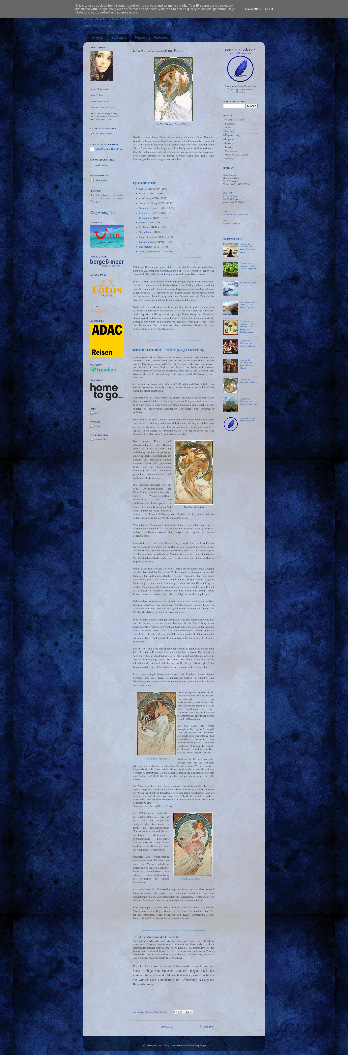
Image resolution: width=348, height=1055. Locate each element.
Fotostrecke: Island (248, 282)
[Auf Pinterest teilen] (191, 1012)
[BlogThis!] (180, 1012)
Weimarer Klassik (148, 208)
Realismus (144, 227)
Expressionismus (148, 242)
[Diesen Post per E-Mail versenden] (176, 1012)
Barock (143, 193)
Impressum (160, 38)
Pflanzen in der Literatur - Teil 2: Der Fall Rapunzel (248, 266)
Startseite (166, 1027)
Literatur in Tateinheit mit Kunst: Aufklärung (248, 343)
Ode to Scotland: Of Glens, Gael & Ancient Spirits (248, 305)
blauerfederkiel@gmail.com (235, 214)
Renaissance (145, 188)
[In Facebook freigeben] (187, 1012)
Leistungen (119, 38)
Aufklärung (145, 198)
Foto (111, 195)
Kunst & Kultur (97, 198)
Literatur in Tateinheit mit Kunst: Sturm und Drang (247, 248)
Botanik (93, 195)
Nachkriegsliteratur (149, 251)
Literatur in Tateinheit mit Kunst (248, 380)
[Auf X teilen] (183, 1012)
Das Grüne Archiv (103, 133)
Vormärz (143, 222)
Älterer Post (207, 1027)
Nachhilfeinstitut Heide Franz (109, 149)
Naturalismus (146, 232)
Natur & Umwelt (115, 198)
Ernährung (103, 195)
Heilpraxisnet (101, 180)
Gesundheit (119, 195)
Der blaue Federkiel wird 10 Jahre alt (248, 419)
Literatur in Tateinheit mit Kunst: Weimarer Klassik (247, 364)
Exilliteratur (145, 246)
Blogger (203, 1045)
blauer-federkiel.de (231, 223)
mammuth (183, 1045)
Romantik (144, 213)
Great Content (101, 164)
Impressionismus (148, 237)
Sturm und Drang (148, 203)
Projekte (140, 38)
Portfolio (98, 38)
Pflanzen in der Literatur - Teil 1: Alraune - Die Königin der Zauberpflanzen (247, 326)
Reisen (95, 201)
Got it (269, 9)
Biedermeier (145, 218)
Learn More (253, 9)
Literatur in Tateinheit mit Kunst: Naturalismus (248, 401)
